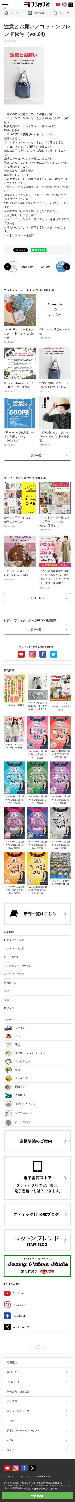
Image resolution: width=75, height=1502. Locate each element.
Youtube (21, 654)
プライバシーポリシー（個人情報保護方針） (35, 1476)
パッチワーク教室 (14, 974)
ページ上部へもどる (37, 1348)
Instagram (32, 654)
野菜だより (10, 982)
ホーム (14, 13)
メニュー (5, 8)
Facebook (42, 654)
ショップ (64, 13)
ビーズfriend (11, 956)
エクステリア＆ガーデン (18, 965)
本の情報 (39, 13)
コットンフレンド (14, 948)
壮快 (6, 991)
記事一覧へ (37, 455)
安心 (6, 999)
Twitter (53, 654)
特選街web (37, 1495)
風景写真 (9, 1008)
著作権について (10, 1476)
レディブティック (14, 939)
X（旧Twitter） (22, 1327)
